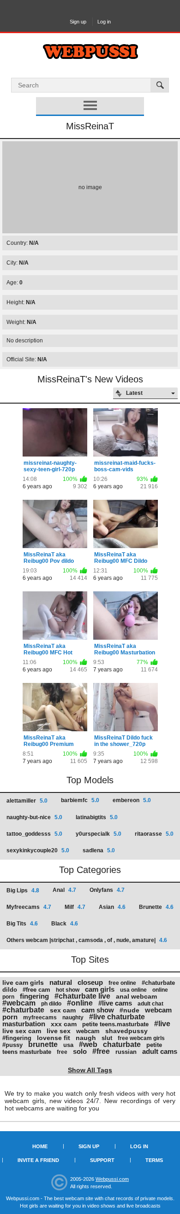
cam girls (99, 989)
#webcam (19, 1003)
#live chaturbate (117, 1017)
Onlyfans (107, 890)
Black (64, 923)
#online (80, 1003)
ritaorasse (154, 834)
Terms (154, 1160)
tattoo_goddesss (34, 834)
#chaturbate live (82, 996)
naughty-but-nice (34, 817)
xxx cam (64, 1024)
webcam (88, 1031)
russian (126, 1051)
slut (107, 1038)
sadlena (99, 850)
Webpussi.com (112, 1179)
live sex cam (21, 1031)
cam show (97, 1010)
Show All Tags (90, 1070)
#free (101, 1051)
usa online (133, 990)
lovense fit (53, 1037)
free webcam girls (141, 1038)
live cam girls (23, 982)
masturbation (23, 1024)
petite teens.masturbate (115, 1024)
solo (80, 1051)
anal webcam (136, 996)
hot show (67, 990)
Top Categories (90, 870)
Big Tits (22, 923)
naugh (86, 1037)
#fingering (16, 1038)
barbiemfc (80, 800)
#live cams (115, 1003)
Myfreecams (28, 907)
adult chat (150, 1003)
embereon (132, 800)
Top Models (90, 780)
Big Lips (22, 890)
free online (122, 983)
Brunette (156, 907)
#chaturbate (23, 1010)
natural (60, 982)
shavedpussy (126, 1031)
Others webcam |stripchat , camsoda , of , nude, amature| (86, 940)
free (62, 1052)
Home (40, 1146)
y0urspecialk (98, 834)
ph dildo (51, 1003)
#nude (129, 1010)
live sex (59, 1031)
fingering (34, 996)
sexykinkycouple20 (37, 850)
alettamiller (27, 801)
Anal (64, 890)
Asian (112, 907)
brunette (43, 1044)
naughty (73, 1017)
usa (68, 1044)
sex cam (63, 1010)
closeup (90, 982)
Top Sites (90, 959)
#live (162, 1024)
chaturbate (122, 1044)
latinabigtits (97, 817)
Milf (75, 907)
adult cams (159, 1051)
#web (88, 1044)
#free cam (36, 989)
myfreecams (40, 1017)
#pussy (12, 1044)
